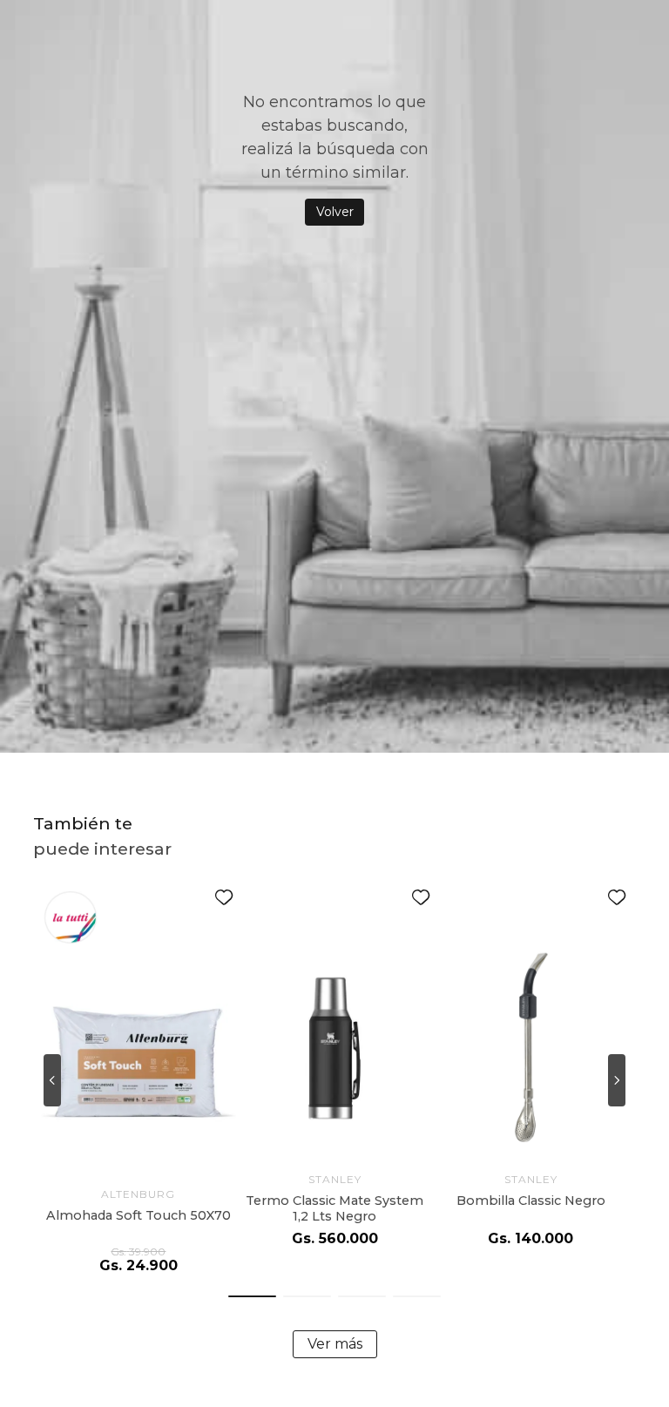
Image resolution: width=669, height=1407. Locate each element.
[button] (252, 1296)
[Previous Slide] (52, 1080)
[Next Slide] (616, 1080)
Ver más (334, 1344)
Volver (335, 212)
